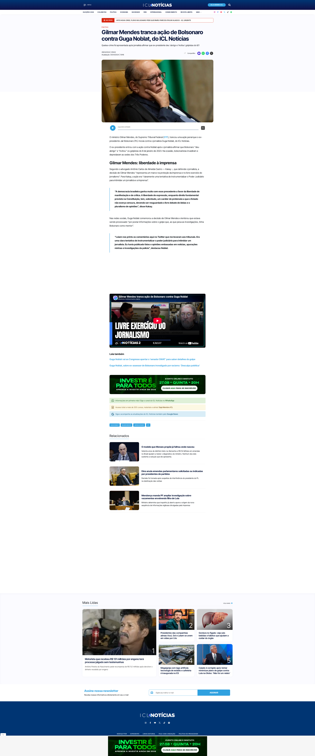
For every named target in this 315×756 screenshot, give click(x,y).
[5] (215, 654)
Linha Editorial (149, 734)
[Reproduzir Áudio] (113, 128)
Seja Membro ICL (217, 5)
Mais (198, 12)
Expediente (134, 734)
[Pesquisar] (229, 5)
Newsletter (122, 734)
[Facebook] (218, 12)
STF (166, 137)
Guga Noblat (115, 425)
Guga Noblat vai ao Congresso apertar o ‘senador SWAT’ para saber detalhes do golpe (152, 359)
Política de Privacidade (188, 734)
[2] (176, 619)
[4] (176, 654)
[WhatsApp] (203, 53)
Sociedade (136, 12)
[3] (215, 619)
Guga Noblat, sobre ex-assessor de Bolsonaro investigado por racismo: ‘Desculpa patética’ (155, 365)
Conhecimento (171, 12)
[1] (119, 632)
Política (113, 12)
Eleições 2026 (88, 12)
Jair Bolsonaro (139, 425)
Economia (124, 12)
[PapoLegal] (199, 53)
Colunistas (101, 12)
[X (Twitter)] (224, 12)
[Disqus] (157, 550)
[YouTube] (221, 12)
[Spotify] (231, 12)
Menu (89, 5)
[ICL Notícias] (157, 5)
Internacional (156, 12)
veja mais (227, 603)
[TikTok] (228, 12)
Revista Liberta (186, 12)
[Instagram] (214, 12)
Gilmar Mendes (126, 425)
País (145, 12)
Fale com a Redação (167, 734)
